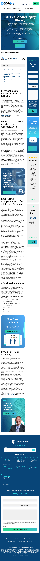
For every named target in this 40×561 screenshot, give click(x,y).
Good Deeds (26, 555)
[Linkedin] (19, 445)
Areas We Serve (26, 8)
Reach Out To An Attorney (10, 81)
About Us (6, 8)
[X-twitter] (17, 445)
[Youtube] (24, 445)
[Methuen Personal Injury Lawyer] (27, 457)
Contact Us (32, 8)
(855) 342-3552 (20, 493)
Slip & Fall (29, 541)
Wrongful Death (21, 541)
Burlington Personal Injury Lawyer (21, 458)
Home (2, 52)
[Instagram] (20, 445)
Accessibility (22, 555)
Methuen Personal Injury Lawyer (33, 458)
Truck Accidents (12, 541)
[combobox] (17, 450)
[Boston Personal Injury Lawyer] (1, 457)
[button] (31, 199)
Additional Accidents (9, 79)
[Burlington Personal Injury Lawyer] (14, 457)
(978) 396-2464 (6, 115)
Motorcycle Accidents (29, 538)
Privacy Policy (14, 555)
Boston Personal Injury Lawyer (7, 458)
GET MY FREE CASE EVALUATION (32, 111)
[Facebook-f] (15, 445)
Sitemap (18, 555)
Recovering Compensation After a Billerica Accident (12, 77)
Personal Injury (12, 8)
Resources (19, 10)
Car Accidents (18, 8)
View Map (5, 466)
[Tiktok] (22, 445)
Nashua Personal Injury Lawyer (7, 475)
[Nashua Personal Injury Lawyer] (1, 474)
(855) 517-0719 (26, 4)
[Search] (33, 450)
